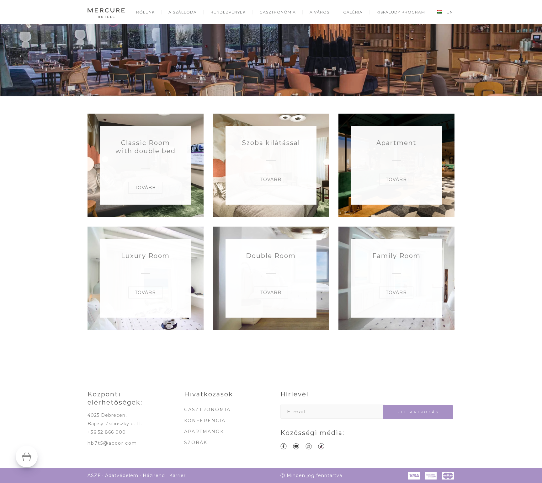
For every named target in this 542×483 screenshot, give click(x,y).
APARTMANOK (204, 431)
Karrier (177, 475)
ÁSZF (94, 475)
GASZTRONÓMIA (277, 12)
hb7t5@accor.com (112, 443)
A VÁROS (319, 12)
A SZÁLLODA (182, 12)
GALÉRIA (353, 12)
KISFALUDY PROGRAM (400, 12)
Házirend (154, 475)
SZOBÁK (195, 442)
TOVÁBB (145, 188)
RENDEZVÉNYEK (228, 12)
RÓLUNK (145, 12)
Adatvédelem (121, 475)
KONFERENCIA (205, 420)
